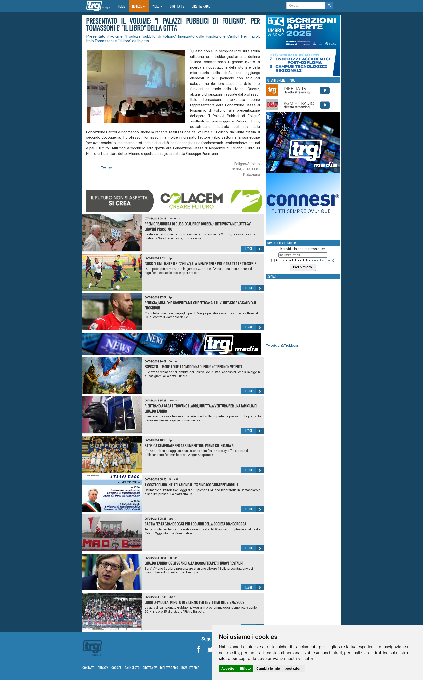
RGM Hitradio (190, 667)
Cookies (116, 667)
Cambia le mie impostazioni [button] (279, 668)
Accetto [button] (227, 668)
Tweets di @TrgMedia (282, 345)
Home (123, 6)
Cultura (172, 361)
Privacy (103, 667)
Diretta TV (177, 6)
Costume (174, 218)
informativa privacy (322, 260)
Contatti (88, 667)
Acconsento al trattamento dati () (305, 260)
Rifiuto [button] (245, 668)
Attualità (173, 479)
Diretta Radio (201, 6)
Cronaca (173, 400)
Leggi (248, 248)
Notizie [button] (137, 6)
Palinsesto (132, 667)
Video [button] (156, 6)
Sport (171, 258)
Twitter (106, 168)
